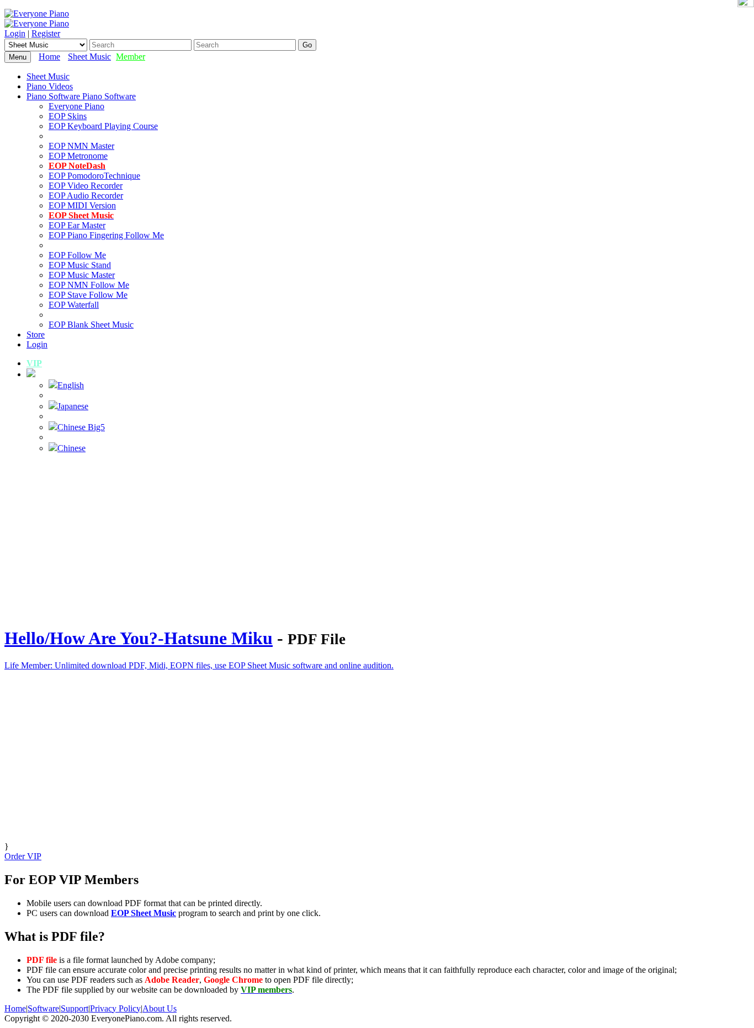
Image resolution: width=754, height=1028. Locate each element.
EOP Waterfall (74, 304)
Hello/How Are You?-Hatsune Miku (138, 638)
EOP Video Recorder (86, 185)
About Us (159, 1008)
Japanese (72, 406)
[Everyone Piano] (36, 13)
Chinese (71, 448)
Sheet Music (89, 56)
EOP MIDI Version (82, 205)
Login (14, 33)
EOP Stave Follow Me (88, 294)
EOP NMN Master (81, 146)
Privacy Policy (115, 1008)
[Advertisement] (377, 539)
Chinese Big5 (81, 427)
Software (43, 1008)
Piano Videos (49, 86)
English (70, 385)
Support (74, 1008)
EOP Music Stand (80, 265)
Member (130, 56)
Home (49, 56)
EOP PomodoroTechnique (94, 175)
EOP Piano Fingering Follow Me (106, 235)
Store (35, 334)
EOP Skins (68, 116)
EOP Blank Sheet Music (91, 324)
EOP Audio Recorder (86, 195)
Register (45, 33)
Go (307, 45)
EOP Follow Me (77, 255)
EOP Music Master (82, 275)
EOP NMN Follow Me (89, 285)
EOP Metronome (78, 155)
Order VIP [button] (22, 856)
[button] (30, 374)
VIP (34, 363)
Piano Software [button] (54, 96)
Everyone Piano (76, 106)
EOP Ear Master (77, 225)
